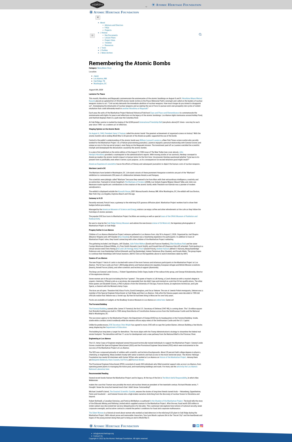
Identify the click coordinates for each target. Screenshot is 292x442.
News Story (106, 68)
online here (160, 300)
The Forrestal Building (98, 308)
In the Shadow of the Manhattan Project (166, 401)
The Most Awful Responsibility (174, 378)
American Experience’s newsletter (102, 164)
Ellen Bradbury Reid (178, 243)
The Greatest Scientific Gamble (122, 391)
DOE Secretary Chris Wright (120, 325)
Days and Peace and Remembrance (164, 112)
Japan (96, 76)
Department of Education (116, 327)
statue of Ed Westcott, (161, 223)
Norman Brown (138, 359)
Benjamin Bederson (100, 359)
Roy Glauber (123, 237)
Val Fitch (124, 359)
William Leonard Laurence (150, 140)
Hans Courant (114, 359)
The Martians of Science (135, 182)
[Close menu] (98, 18)
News (99, 68)
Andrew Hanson (162, 248)
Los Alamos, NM (100, 78)
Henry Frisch (139, 248)
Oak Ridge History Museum (118, 223)
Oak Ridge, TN (99, 81)
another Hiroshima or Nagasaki (134, 108)
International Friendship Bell (150, 122)
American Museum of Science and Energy (119, 209)
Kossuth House (124, 191)
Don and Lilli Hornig (124, 248)
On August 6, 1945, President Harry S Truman (107, 133)
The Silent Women (96, 412)
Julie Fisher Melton (137, 243)
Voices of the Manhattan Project (173, 357)
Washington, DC (100, 83)
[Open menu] (92, 36)
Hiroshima (100, 154)
